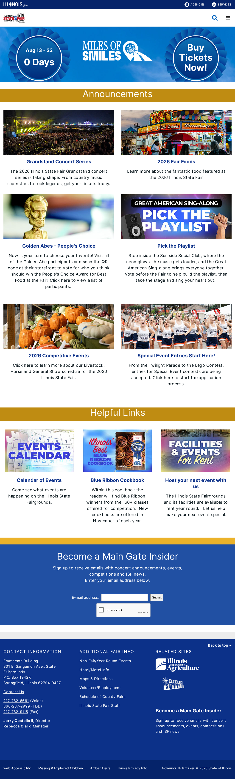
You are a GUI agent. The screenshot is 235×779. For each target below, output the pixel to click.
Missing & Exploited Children (60, 768)
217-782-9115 (15, 711)
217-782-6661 (16, 700)
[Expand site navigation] (228, 17)
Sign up (162, 720)
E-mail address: (85, 597)
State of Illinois (220, 768)
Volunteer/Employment (100, 687)
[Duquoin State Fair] (173, 689)
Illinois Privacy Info (132, 768)
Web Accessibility (17, 768)
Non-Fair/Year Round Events (105, 661)
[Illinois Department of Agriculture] (177, 670)
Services (225, 4)
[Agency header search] (215, 18)
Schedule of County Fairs (102, 696)
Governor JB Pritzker (178, 768)
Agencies (197, 4)
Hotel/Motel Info (94, 669)
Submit (157, 597)
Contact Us (13, 691)
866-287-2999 (16, 706)
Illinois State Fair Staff (99, 705)
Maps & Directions (95, 678)
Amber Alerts (100, 768)
